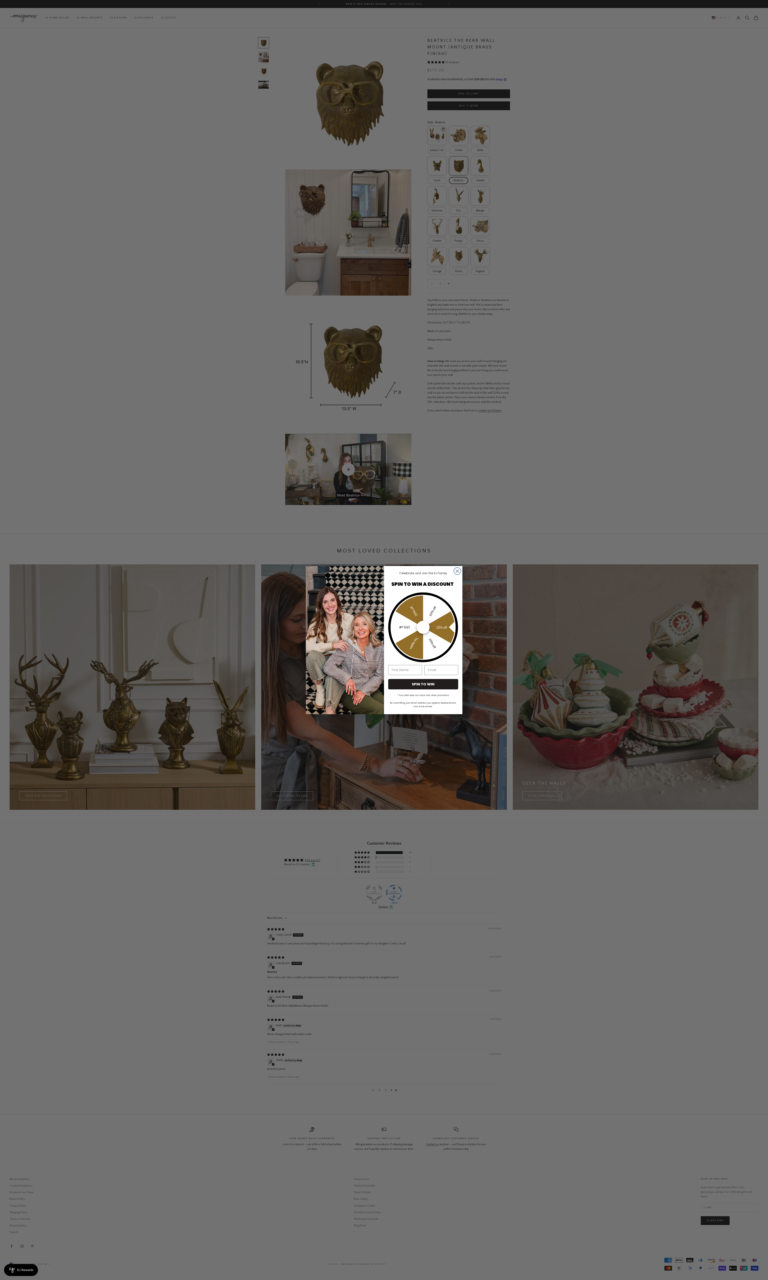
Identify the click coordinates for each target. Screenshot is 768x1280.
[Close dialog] (457, 571)
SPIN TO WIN (423, 684)
